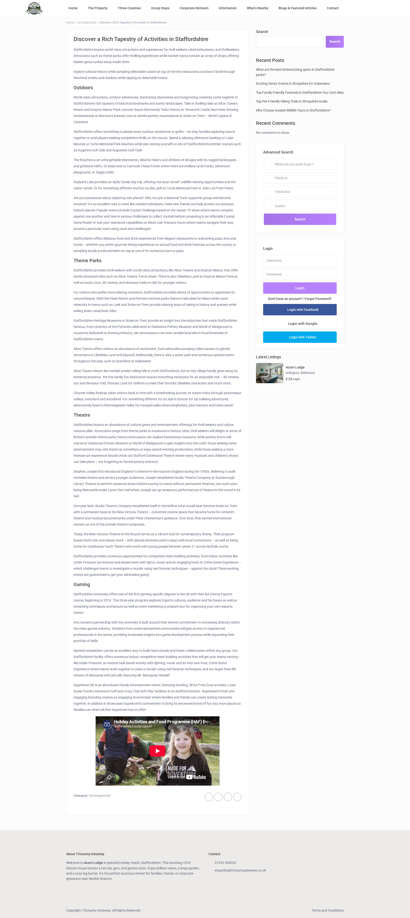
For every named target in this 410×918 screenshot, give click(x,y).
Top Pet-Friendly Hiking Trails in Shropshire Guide (291, 101)
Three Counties (129, 8)
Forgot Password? (318, 299)
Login (299, 288)
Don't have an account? (285, 299)
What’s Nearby (257, 8)
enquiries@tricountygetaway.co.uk (240, 870)
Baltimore (308, 373)
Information (228, 8)
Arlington (292, 373)
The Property (97, 8)
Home (73, 8)
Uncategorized (87, 22)
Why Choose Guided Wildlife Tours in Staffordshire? (293, 110)
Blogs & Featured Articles (298, 8)
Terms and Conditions (328, 910)
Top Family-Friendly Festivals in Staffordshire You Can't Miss (300, 92)
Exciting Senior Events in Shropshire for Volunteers (293, 83)
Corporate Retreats (194, 8)
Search (262, 31)
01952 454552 (225, 863)
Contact (333, 8)
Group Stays (160, 8)
